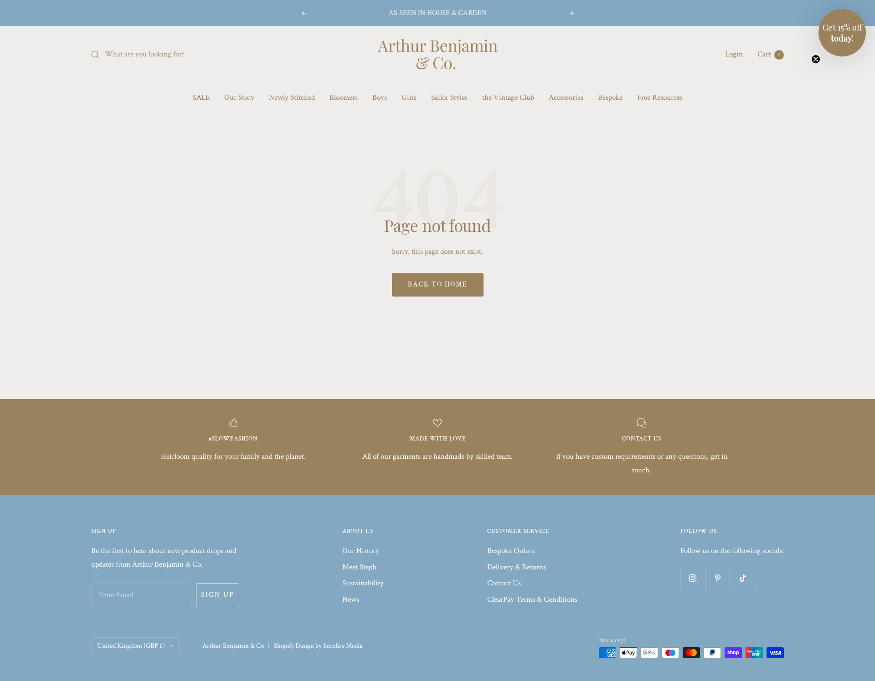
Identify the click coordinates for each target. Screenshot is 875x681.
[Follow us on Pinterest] (718, 578)
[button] (842, 32)
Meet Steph (359, 567)
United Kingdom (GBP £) (131, 645)
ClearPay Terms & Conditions (532, 599)
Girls (409, 97)
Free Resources (660, 97)
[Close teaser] (815, 59)
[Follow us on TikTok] (743, 578)
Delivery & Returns (516, 567)
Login (734, 54)
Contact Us (504, 583)
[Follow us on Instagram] (692, 578)
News (350, 599)
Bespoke (610, 97)
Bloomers (343, 97)
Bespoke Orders (510, 551)
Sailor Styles (449, 97)
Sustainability (363, 583)
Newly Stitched (292, 97)
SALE (201, 97)
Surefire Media (342, 645)
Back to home (438, 284)
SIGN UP (217, 594)
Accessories (566, 97)
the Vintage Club (508, 97)
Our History (360, 551)
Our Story (239, 97)
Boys (379, 97)
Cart (768, 54)
